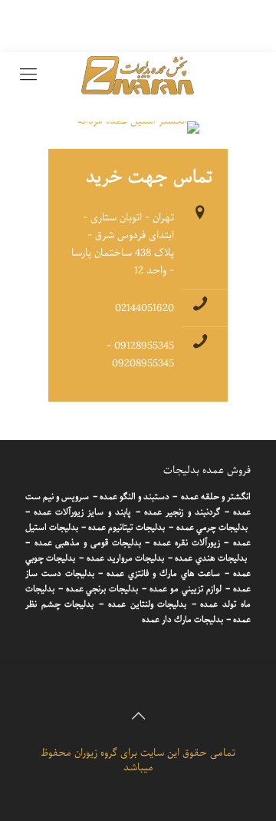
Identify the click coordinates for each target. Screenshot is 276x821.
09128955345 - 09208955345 (140, 354)
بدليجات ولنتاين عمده (147, 604)
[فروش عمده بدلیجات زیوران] (138, 75)
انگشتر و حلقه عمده (216, 497)
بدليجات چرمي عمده (212, 528)
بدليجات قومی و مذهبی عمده (87, 543)
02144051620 (144, 308)
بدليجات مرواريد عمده (125, 558)
